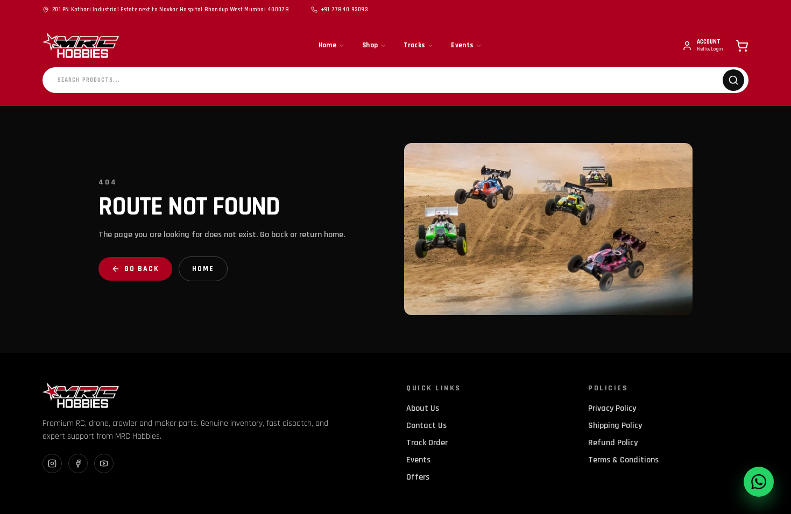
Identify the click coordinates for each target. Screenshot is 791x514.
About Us (422, 408)
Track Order (427, 442)
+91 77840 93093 (344, 9)
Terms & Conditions (623, 460)
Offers (417, 477)
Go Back (141, 269)
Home (327, 45)
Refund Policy (613, 442)
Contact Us (426, 425)
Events (462, 45)
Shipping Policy (615, 425)
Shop (370, 45)
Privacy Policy (612, 408)
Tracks (414, 45)
